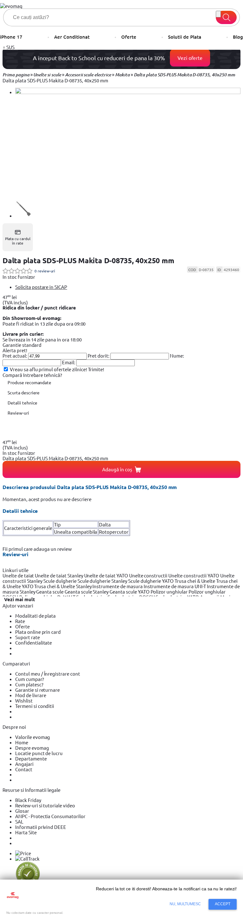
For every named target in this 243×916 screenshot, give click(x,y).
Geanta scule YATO (129, 591)
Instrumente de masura (117, 586)
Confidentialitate (33, 642)
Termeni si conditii (34, 706)
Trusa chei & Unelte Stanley (63, 586)
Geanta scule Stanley (87, 591)
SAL (19, 821)
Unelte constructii (148, 575)
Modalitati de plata (35, 616)
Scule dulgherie (60, 581)
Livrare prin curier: (23, 334)
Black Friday (28, 800)
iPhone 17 (11, 37)
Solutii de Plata (184, 37)
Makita (122, 75)
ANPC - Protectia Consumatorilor (50, 816)
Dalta (105, 524)
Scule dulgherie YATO (151, 581)
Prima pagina (16, 75)
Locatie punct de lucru (39, 753)
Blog (238, 37)
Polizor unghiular (170, 591)
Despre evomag (32, 748)
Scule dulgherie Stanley (103, 581)
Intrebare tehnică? (42, 375)
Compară (13, 375)
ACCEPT (222, 904)
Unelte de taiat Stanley (59, 575)
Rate (20, 621)
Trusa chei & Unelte (195, 581)
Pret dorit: (99, 356)
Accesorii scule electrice (88, 75)
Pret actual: (15, 356)
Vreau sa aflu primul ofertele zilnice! (48, 369)
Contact (23, 769)
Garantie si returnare (37, 690)
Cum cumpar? (29, 679)
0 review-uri (44, 270)
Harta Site (26, 832)
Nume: (177, 356)
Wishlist (24, 700)
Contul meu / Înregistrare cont (47, 674)
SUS (10, 47)
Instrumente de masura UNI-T (175, 586)
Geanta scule (50, 591)
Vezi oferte (190, 57)
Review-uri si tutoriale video (45, 805)
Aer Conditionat (71, 37)
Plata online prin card (38, 632)
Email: (68, 362)
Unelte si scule (47, 75)
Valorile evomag (32, 737)
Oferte (128, 37)
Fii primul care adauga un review (37, 549)
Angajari (24, 764)
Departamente (31, 758)
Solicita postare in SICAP (41, 287)
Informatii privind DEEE (40, 827)
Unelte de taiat (19, 575)
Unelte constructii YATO (194, 575)
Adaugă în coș (117, 469)
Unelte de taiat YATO (106, 575)
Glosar (22, 811)
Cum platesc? (29, 684)
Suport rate (27, 637)
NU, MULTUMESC (185, 904)
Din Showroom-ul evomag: (32, 318)
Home (21, 742)
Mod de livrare (30, 695)
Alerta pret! (15, 350)
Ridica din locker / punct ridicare (39, 307)
